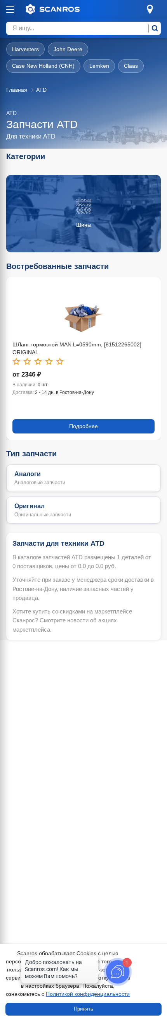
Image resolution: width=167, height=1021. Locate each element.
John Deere (68, 49)
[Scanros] (64, 9)
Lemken (99, 66)
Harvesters (25, 49)
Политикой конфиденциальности (88, 994)
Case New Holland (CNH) (43, 66)
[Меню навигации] (10, 9)
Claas (131, 66)
